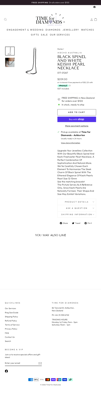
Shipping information (76, 214)
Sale (44, 34)
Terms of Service (12, 325)
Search (8, 341)
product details (77, 202)
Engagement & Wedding (25, 29)
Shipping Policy (11, 316)
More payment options (76, 125)
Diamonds (53, 29)
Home (60, 49)
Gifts (35, 34)
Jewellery (71, 29)
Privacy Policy (11, 329)
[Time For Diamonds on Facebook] (6, 371)
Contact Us (10, 337)
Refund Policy (11, 321)
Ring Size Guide (11, 312)
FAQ (7, 333)
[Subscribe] (40, 363)
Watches (87, 29)
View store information (70, 143)
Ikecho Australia (69, 53)
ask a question (76, 208)
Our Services (60, 34)
